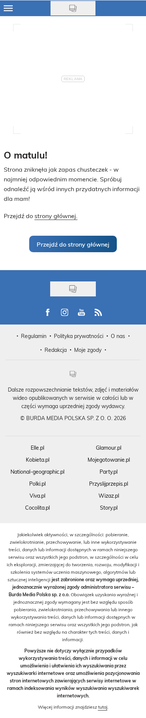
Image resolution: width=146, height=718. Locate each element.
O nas (118, 336)
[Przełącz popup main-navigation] (8, 8)
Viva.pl (37, 495)
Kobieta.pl (37, 459)
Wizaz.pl (108, 495)
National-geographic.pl (37, 471)
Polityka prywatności (78, 336)
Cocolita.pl (37, 507)
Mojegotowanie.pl (109, 459)
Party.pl (109, 471)
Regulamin (33, 336)
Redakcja (56, 349)
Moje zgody (87, 349)
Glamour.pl (108, 447)
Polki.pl (37, 483)
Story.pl (109, 507)
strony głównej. (55, 216)
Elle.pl (37, 447)
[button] (73, 244)
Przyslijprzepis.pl (108, 483)
